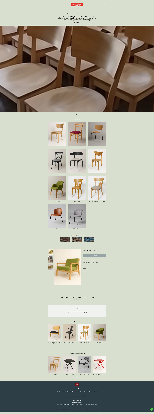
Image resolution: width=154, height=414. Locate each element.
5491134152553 (77, 398)
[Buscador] (49, 5)
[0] (105, 5)
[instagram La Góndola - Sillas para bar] (75, 388)
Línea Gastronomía (59, 9)
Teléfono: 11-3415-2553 (77, 400)
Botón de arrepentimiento (100, 409)
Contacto (95, 9)
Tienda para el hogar (69, 9)
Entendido (94, 412)
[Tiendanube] (77, 408)
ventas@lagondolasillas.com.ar (77, 402)
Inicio (52, 9)
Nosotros (77, 9)
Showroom (101, 9)
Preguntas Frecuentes (86, 9)
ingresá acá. (93, 409)
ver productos (77, 22)
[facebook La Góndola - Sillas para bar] (78, 388)
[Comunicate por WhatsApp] (151, 409)
